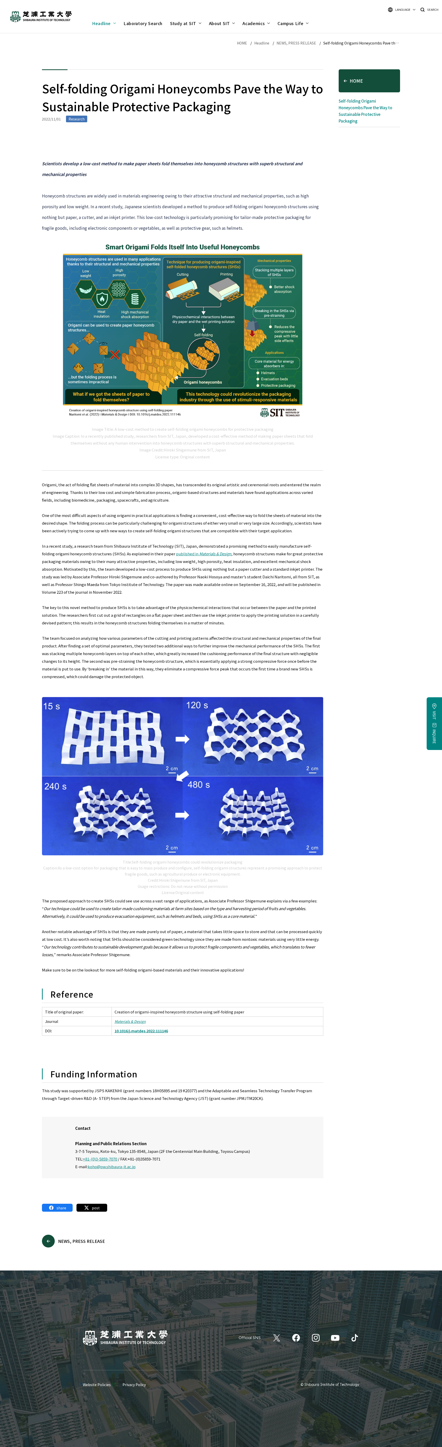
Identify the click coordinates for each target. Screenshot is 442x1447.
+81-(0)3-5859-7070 (100, 1159)
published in (203, 553)
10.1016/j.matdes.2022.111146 (141, 1030)
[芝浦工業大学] (125, 1338)
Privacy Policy (134, 1384)
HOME (242, 43)
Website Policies (97, 1384)
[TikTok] (354, 1338)
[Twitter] (276, 1338)
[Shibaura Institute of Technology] (41, 16)
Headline (261, 43)
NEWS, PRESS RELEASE (296, 43)
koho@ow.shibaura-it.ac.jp (112, 1166)
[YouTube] (335, 1338)
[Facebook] (296, 1338)
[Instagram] (315, 1338)
